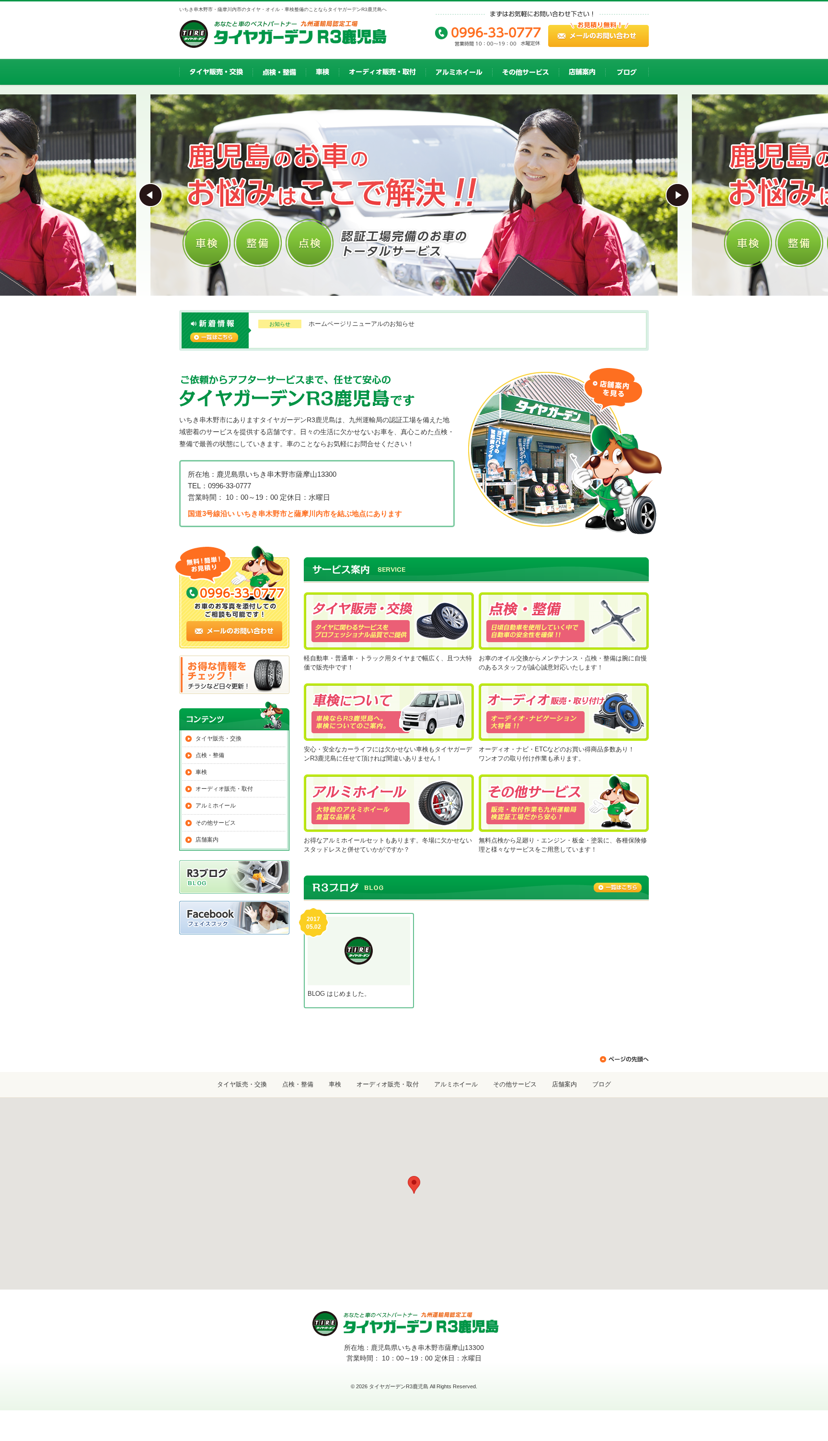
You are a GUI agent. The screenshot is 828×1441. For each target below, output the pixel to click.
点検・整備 (210, 755)
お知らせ (279, 324)
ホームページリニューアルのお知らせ (361, 323)
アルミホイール (216, 805)
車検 (201, 772)
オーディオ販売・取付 (224, 788)
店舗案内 (207, 839)
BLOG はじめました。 (339, 993)
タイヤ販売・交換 (219, 738)
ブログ (601, 1084)
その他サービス (216, 822)
